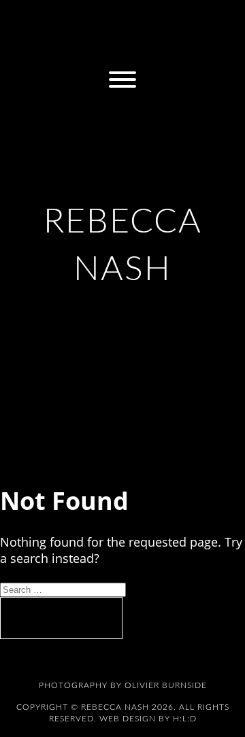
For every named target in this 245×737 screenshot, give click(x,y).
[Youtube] (122, 47)
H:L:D (185, 719)
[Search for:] (63, 588)
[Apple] (152, 18)
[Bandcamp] (122, 18)
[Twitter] (92, 18)
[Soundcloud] (212, 18)
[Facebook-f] (62, 18)
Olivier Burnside (166, 685)
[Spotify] (182, 18)
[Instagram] (32, 18)
